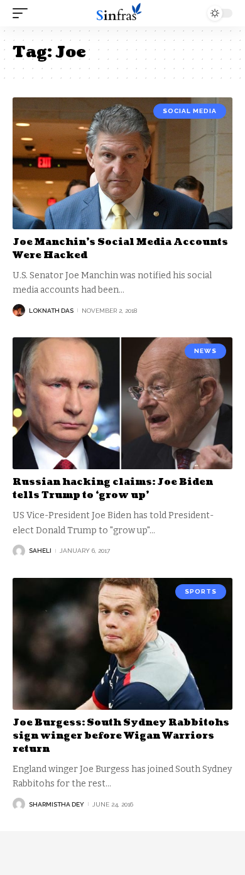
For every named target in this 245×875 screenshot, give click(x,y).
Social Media (190, 110)
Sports (201, 591)
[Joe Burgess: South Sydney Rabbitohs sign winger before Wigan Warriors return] (122, 644)
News (205, 350)
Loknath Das (51, 310)
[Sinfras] (122, 13)
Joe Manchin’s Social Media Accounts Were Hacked (120, 249)
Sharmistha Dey (56, 804)
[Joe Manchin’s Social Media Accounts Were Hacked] (122, 163)
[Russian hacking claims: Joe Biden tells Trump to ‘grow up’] (122, 403)
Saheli (40, 550)
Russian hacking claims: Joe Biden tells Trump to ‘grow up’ (113, 489)
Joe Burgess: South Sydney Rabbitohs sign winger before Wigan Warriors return (121, 736)
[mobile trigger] (23, 13)
